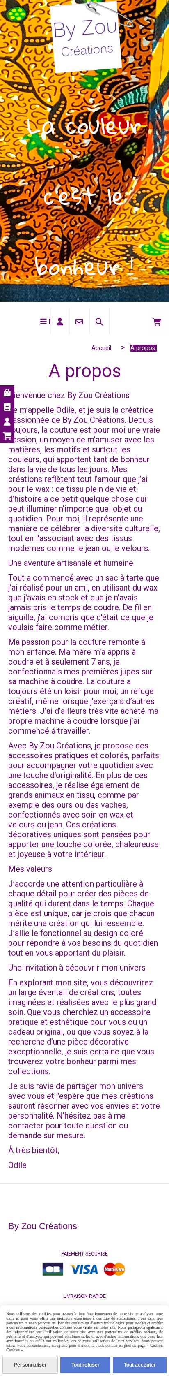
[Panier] (7, 436)
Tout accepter (140, 1365)
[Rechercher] (99, 321)
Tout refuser (85, 1365)
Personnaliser (30, 1365)
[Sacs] (7, 392)
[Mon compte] (7, 421)
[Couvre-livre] (7, 407)
